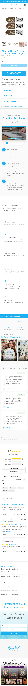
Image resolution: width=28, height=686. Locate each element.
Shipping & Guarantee (11, 101)
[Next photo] (25, 363)
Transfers (11, 8)
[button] (22, 514)
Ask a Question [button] (14, 471)
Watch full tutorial (15, 143)
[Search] (21, 4)
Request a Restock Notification (14, 73)
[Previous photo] (22, 363)
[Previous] (2, 26)
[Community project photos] (14, 352)
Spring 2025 (10, 106)
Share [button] (5, 514)
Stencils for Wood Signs (19, 106)
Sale (20, 8)
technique (20, 487)
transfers (12, 487)
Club (24, 8)
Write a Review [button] (14, 468)
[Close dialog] (27, 658)
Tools (16, 8)
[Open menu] (2, 4)
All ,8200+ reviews (22, 368)
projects (11, 490)
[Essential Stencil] (14, 5)
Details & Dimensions (11, 96)
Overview (7, 90)
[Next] (25, 26)
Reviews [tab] (5, 476)
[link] (14, 672)
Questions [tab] (13, 476)
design (5, 490)
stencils (5, 487)
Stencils (4, 8)
